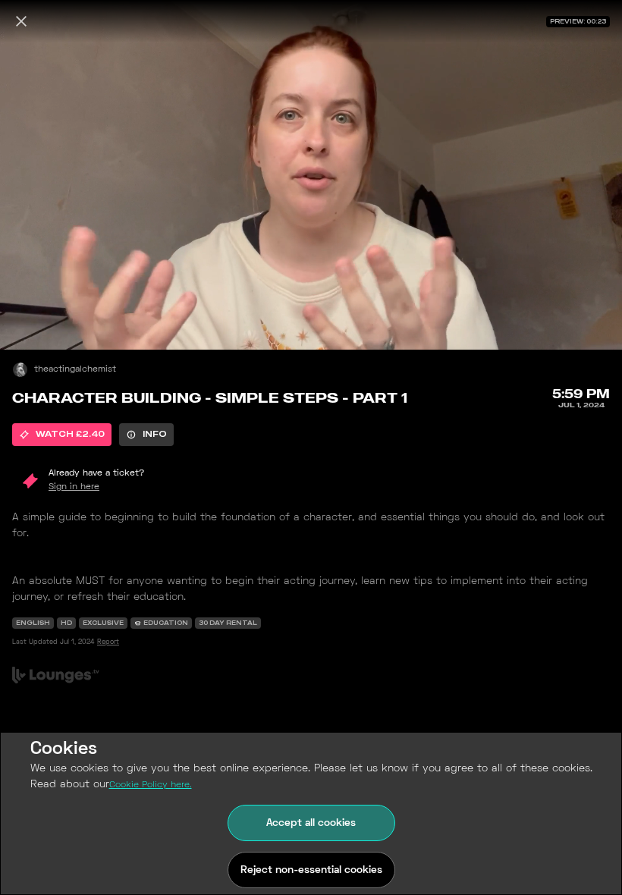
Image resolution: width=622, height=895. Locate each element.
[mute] (27, 322)
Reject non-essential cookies (311, 870)
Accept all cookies (311, 823)
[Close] (21, 21)
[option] (62, 434)
